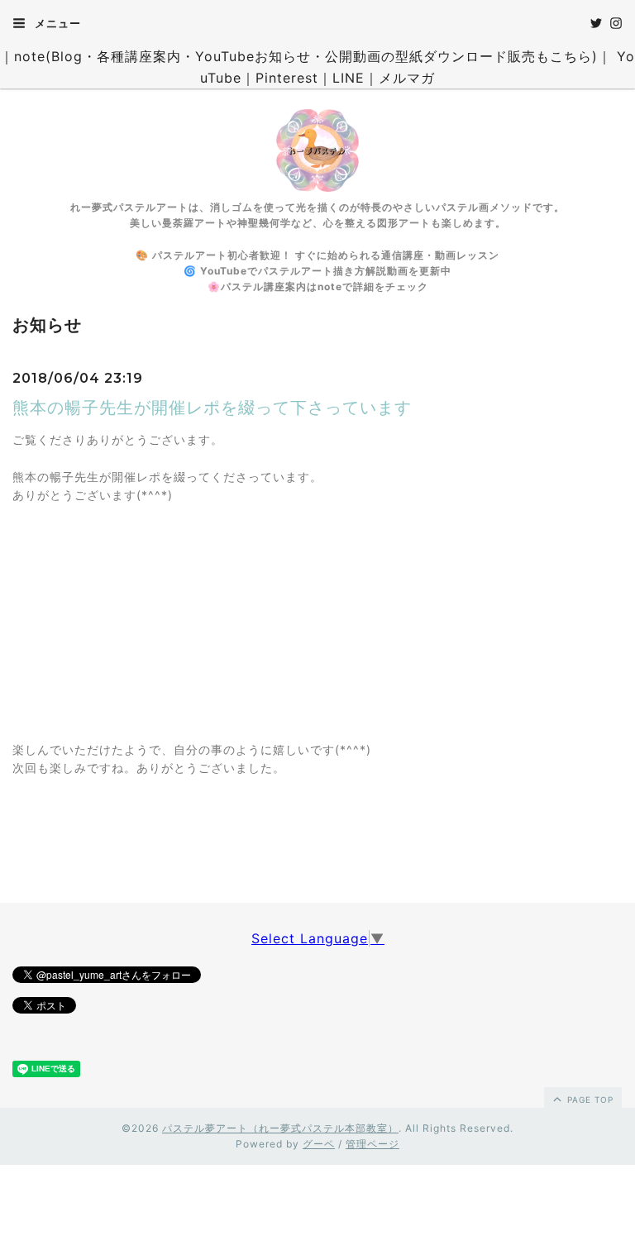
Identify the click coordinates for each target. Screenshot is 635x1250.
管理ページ (372, 1144)
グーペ (319, 1144)
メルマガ (407, 77)
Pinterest (286, 77)
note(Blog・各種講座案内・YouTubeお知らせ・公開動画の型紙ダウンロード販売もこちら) (306, 56)
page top (589, 1099)
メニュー (56, 23)
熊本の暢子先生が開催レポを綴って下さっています (212, 407)
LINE (348, 77)
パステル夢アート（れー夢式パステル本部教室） (280, 1128)
